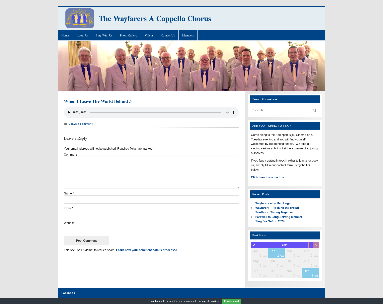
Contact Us (168, 35)
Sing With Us (104, 35)
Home (65, 35)
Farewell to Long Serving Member (278, 217)
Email (68, 208)
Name (69, 193)
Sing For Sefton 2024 (269, 221)
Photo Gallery (128, 35)
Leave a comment (81, 123)
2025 (285, 245)
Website (69, 222)
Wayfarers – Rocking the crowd (277, 207)
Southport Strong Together (274, 212)
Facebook (68, 293)
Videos (149, 35)
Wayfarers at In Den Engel (273, 203)
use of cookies (210, 301)
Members (188, 35)
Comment (71, 154)
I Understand (231, 301)
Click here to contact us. (268, 177)
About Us (83, 35)
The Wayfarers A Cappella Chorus (155, 18)
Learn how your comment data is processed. (147, 250)
